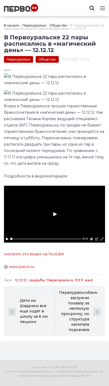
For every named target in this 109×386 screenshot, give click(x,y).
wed (89, 280)
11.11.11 (79, 280)
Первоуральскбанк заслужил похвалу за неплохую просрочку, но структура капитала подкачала (78, 311)
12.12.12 (21, 280)
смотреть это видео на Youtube (34, 254)
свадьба (36, 280)
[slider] (45, 238)
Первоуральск (34, 25)
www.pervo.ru (21, 266)
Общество (58, 25)
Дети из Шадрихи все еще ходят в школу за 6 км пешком (34, 311)
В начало (11, 25)
